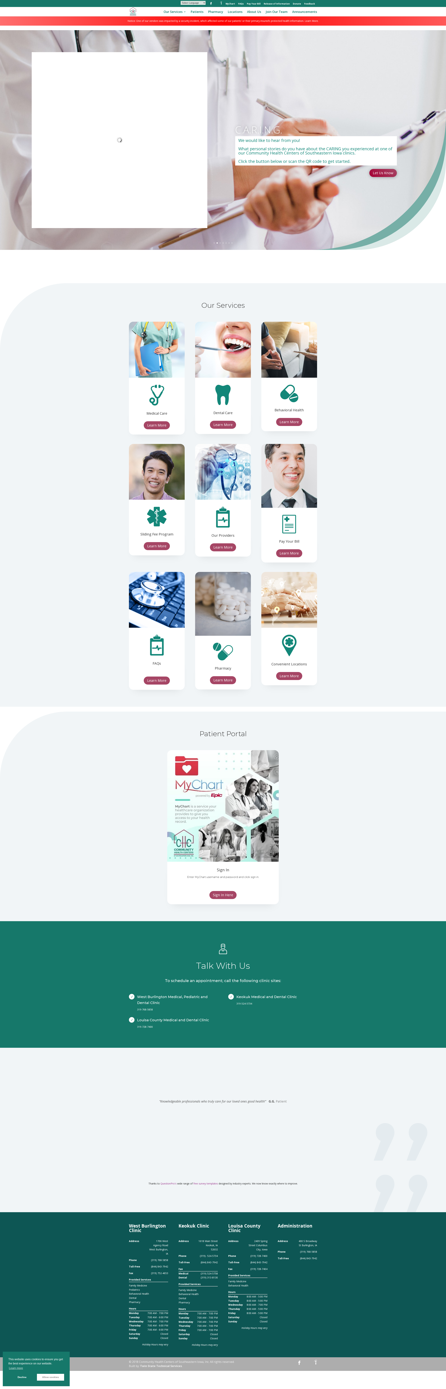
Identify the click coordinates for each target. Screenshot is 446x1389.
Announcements (304, 12)
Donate (297, 4)
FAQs (241, 4)
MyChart (230, 4)
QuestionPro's (168, 1183)
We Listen (256, 131)
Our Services (173, 12)
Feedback (309, 4)
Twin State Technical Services (161, 1366)
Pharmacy (215, 12)
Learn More (383, 170)
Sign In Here (223, 895)
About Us (254, 12)
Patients (197, 12)
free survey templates (206, 1183)
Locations (235, 12)
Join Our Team (277, 12)
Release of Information (277, 4)
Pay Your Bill (254, 4)
